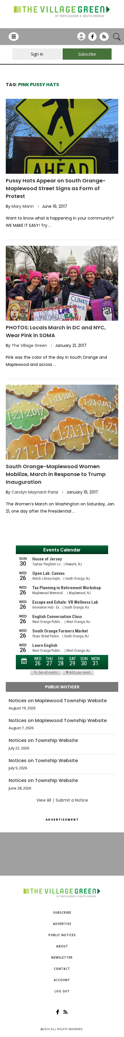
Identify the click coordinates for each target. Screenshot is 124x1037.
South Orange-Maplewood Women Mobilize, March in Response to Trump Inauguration (56, 474)
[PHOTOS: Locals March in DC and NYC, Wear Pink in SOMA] (62, 283)
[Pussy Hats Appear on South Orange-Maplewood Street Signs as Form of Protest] (62, 136)
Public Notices (62, 935)
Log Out (62, 991)
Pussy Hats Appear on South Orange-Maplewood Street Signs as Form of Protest (56, 188)
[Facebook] (92, 38)
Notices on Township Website (43, 740)
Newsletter (62, 957)
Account (62, 980)
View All (43, 800)
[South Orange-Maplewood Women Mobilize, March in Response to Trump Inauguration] (62, 422)
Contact (62, 969)
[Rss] (104, 38)
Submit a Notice (72, 800)
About (62, 946)
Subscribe (62, 913)
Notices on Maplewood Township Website (58, 701)
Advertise (62, 924)
